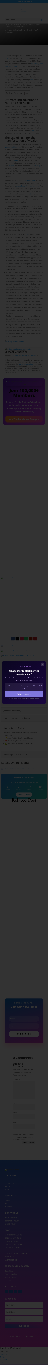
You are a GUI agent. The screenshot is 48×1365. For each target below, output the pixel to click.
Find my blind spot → (24, 694)
